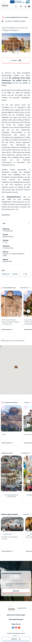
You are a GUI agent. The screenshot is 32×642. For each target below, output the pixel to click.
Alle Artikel (26, 514)
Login (25, 6)
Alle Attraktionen (24, 287)
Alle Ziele (26, 402)
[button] (16, 42)
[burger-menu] (29, 6)
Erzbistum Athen (8, 248)
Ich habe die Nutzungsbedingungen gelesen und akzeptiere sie (17, 584)
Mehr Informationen (6, 329)
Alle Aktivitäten (25, 453)
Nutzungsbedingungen (16, 619)
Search (16, 6)
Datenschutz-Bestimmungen (16, 615)
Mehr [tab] (4, 223)
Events (20, 6)
